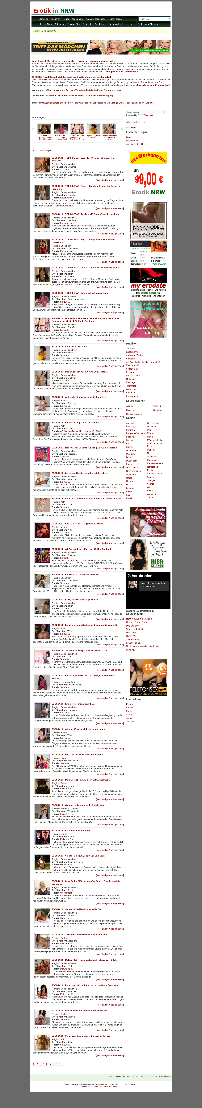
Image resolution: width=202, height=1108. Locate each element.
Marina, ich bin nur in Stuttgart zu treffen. (109, 137)
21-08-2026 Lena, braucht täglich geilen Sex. (75, 600)
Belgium (130, 410)
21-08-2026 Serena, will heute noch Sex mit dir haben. (80, 473)
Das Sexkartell (133, 625)
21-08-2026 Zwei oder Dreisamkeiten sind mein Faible (79, 934)
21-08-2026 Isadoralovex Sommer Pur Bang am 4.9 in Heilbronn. (85, 448)
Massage (130, 382)
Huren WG (131, 636)
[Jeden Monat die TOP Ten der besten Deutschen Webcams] (148, 337)
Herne (129, 484)
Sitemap (130, 714)
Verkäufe (130, 392)
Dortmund (131, 450)
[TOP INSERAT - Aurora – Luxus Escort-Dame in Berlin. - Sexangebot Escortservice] (44, 134)
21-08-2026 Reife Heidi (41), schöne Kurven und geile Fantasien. (85, 985)
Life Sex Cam (45, 24)
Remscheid (152, 467)
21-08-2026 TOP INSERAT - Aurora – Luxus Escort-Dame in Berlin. (85, 267)
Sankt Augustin (154, 473)
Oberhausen (153, 456)
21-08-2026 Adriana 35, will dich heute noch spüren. (79, 729)
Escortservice (67, 198)
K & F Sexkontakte (139, 618)
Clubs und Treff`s (134, 355)
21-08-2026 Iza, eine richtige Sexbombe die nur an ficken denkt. (85, 625)
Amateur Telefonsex (95, 19)
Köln (128, 495)
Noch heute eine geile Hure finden (142, 646)
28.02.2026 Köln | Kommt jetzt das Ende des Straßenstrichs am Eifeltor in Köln (71, 77)
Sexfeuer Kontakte (135, 629)
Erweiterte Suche (113, 1076)
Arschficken (100, 24)
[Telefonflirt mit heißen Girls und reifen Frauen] (148, 695)
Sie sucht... (65, 169)
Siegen (150, 477)
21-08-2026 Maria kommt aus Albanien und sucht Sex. (80, 1010)
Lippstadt (151, 426)
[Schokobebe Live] (148, 265)
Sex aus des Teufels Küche (122, 24)
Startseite (43, 19)
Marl (149, 430)
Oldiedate (87, 24)
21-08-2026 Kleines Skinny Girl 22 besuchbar (75, 422)
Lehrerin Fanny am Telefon (78, 102)
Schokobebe (99, 102)
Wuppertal (152, 494)
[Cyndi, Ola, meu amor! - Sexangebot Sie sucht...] (93, 134)
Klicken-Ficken (133, 643)
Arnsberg (130, 426)
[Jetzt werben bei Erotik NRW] (148, 195)
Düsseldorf (131, 461)
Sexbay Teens (115, 19)
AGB (146, 1076)
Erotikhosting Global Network (105, 1086)
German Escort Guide (136, 622)
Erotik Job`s (132, 396)
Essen (129, 464)
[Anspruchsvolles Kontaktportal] (148, 569)
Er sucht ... (131, 372)
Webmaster (77, 19)
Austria (129, 406)
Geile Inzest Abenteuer (149, 24)
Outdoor (130, 379)
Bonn (128, 443)
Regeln (66, 19)
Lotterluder (131, 632)
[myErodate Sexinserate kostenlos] (148, 298)
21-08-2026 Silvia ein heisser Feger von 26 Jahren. (78, 524)
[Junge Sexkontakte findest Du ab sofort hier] (148, 537)
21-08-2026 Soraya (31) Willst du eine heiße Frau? (78, 909)
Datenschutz (137, 1076)
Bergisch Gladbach (135, 433)
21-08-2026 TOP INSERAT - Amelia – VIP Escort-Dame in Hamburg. (85, 214)
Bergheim (130, 430)
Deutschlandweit (134, 414)
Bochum (130, 440)
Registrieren (132, 140)
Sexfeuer (150, 102)
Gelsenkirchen (133, 467)
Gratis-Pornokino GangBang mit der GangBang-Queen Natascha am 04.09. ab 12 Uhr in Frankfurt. (77, 140)
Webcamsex (66, 864)
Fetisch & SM (66, 788)
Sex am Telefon (133, 639)
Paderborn (152, 460)
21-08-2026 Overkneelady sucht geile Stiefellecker (78, 805)
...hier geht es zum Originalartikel (121, 71)
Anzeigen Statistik (134, 144)
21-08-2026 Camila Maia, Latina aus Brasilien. (75, 574)
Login (128, 137)
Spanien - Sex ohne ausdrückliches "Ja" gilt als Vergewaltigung (80, 95)
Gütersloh (131, 474)
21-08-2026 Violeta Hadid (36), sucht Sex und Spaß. (78, 856)
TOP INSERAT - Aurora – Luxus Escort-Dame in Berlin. (45, 138)
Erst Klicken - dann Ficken (131, 102)
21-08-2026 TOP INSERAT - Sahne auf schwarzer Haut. (80, 293)
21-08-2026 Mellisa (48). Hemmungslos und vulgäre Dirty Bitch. (84, 960)
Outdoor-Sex (74, 24)
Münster (151, 450)
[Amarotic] (148, 238)
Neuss (150, 453)
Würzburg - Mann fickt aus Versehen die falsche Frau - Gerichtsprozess (84, 90)
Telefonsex (131, 386)
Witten (150, 490)
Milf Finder (131, 650)
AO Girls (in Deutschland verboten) (77, 431)
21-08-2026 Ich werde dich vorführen (71, 830)
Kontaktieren (165, 1076)
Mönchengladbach (156, 440)
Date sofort (59, 24)
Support (130, 721)
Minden (150, 433)
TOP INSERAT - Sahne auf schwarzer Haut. (61, 137)
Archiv (129, 718)
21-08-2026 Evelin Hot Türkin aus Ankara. (73, 704)
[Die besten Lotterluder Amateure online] (101, 53)
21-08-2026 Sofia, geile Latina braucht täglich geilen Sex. (81, 1036)
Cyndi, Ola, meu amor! (93, 136)
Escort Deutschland (53, 102)
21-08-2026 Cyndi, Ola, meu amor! (70, 346)
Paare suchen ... (134, 375)
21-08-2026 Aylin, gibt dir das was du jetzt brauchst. (79, 397)
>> (60, 1064)
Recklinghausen (155, 463)
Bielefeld (130, 437)
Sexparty (64, 330)
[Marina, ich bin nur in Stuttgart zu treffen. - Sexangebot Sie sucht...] (109, 134)
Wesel (150, 487)
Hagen (129, 478)
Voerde (150, 484)
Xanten (150, 497)
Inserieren (55, 19)
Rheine (150, 470)
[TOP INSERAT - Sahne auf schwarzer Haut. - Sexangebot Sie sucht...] (61, 134)
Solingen (151, 480)
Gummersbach (133, 471)
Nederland (158, 410)
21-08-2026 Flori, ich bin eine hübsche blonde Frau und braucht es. (87, 498)
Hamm (129, 481)
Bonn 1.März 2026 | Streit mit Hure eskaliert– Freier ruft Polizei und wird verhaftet (73, 61)
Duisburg (130, 454)
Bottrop (129, 447)
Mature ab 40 (66, 943)
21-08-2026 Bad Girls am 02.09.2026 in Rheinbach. (78, 754)
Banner (129, 707)
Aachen (130, 423)
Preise (129, 711)
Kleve (129, 491)
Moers (150, 437)
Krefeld (129, 498)
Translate (148, 115)
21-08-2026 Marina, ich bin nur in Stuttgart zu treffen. (79, 372)
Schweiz (157, 406)
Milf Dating (111, 102)
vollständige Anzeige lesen (110, 180)
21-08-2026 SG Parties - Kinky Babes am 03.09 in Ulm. (79, 650)
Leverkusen (153, 423)
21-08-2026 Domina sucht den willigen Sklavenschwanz (81, 780)
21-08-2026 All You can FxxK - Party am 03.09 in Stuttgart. (81, 549)
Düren (129, 457)
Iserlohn (130, 488)
